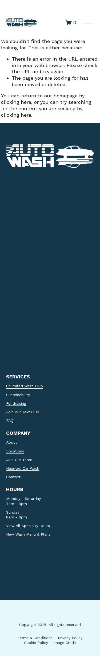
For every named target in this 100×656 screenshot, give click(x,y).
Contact (13, 477)
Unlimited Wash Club (24, 386)
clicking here (16, 102)
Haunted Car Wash (22, 468)
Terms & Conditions (35, 638)
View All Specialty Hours (28, 526)
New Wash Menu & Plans (28, 534)
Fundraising (16, 403)
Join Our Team (19, 460)
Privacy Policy (70, 638)
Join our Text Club (22, 412)
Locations (15, 451)
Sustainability (18, 395)
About (11, 442)
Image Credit (64, 642)
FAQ (10, 420)
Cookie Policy (36, 642)
